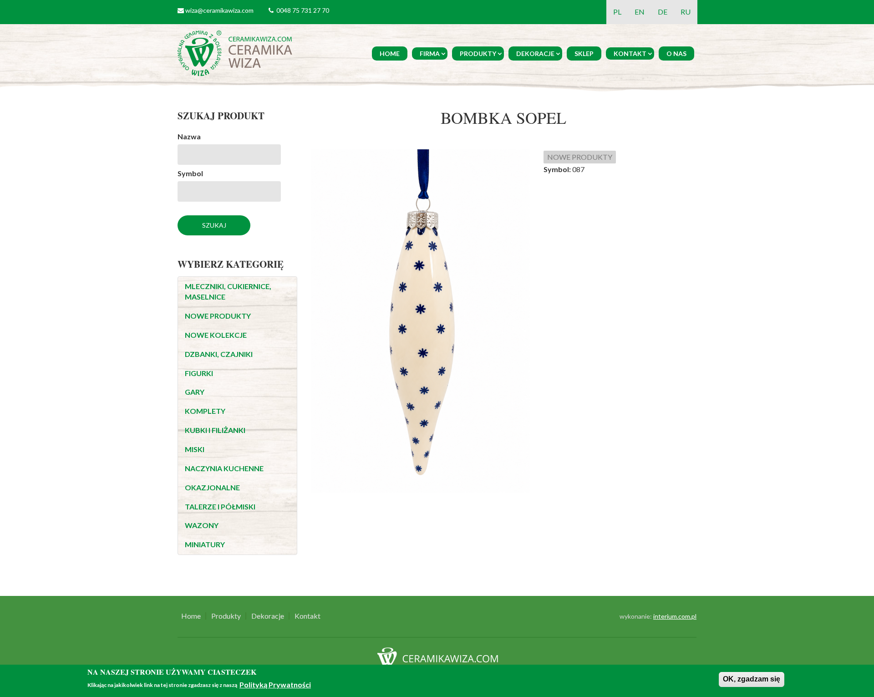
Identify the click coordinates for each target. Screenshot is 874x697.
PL (617, 11)
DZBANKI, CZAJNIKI (219, 354)
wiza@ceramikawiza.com (219, 10)
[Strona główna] (236, 52)
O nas (676, 53)
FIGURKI (199, 373)
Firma (430, 53)
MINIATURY (205, 544)
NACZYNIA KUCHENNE (224, 468)
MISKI (194, 449)
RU (686, 11)
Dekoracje (535, 53)
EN (640, 11)
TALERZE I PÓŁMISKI (220, 506)
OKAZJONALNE (212, 487)
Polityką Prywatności (275, 684)
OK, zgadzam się (751, 679)
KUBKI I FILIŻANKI (215, 430)
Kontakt (630, 53)
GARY (194, 391)
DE (662, 11)
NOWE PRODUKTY (218, 315)
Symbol (190, 173)
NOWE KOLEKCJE (216, 335)
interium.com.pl (674, 616)
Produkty (478, 53)
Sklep (584, 53)
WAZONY (201, 525)
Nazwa (189, 136)
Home (390, 53)
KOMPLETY (205, 411)
